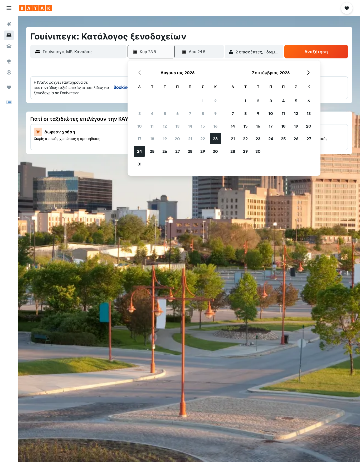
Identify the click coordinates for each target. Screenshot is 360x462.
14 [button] (190, 126)
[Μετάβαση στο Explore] (9, 61)
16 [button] (215, 126)
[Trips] (9, 87)
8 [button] (203, 113)
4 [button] (152, 113)
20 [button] (177, 138)
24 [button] (139, 151)
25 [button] (152, 151)
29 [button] (202, 151)
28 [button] (190, 151)
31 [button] (140, 164)
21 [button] (190, 138)
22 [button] (202, 138)
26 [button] (164, 151)
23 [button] (215, 138)
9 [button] (215, 113)
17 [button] (139, 138)
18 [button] (152, 138)
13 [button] (177, 126)
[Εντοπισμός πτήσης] (9, 72)
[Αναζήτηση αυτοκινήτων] (9, 46)
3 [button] (139, 113)
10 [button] (139, 126)
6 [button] (177, 113)
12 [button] (165, 126)
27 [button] (177, 151)
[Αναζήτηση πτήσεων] (9, 24)
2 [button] (215, 100)
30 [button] (215, 151)
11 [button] (152, 126)
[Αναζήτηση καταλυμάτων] (9, 35)
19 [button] (165, 138)
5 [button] (165, 113)
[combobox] (83, 51)
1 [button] (202, 100)
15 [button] (203, 126)
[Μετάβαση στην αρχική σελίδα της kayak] (35, 8)
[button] (9, 8)
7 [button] (190, 113)
